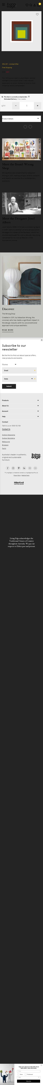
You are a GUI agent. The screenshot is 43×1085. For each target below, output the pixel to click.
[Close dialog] (41, 1065)
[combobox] (10, 364)
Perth (4, 448)
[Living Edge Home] (11, 5)
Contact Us (6, 429)
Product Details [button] (7, 119)
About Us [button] (5, 406)
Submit (9, 386)
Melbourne (6, 442)
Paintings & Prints (28, 55)
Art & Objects (16, 55)
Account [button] (5, 411)
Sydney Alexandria (8, 435)
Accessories (6, 55)
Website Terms (25, 475)
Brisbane (5, 445)
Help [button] (3, 416)
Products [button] (5, 400)
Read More (7, 185)
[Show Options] (39, 1077)
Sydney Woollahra (8, 438)
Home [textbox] (5, 364)
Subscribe (28, 1081)
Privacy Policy (17, 475)
